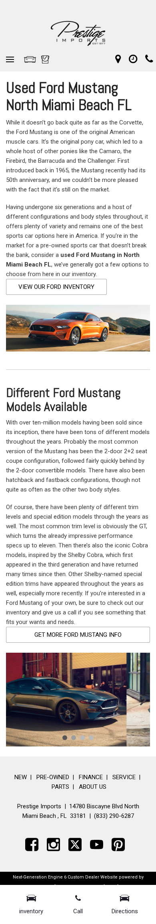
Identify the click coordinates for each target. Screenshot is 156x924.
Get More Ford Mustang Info (78, 634)
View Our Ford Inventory (56, 286)
